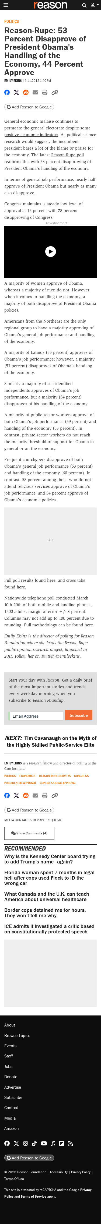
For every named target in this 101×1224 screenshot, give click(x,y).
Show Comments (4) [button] (31, 833)
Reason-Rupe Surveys (55, 776)
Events (10, 1045)
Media (10, 1118)
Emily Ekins (13, 80)
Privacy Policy (80, 1172)
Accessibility (59, 1172)
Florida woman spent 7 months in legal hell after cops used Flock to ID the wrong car (49, 877)
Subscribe (79, 715)
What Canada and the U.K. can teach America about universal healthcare (46, 896)
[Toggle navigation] (6, 5)
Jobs (8, 1066)
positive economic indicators (31, 134)
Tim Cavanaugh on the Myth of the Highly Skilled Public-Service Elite (50, 741)
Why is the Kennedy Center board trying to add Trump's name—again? (49, 859)
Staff (8, 1056)
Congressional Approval (58, 783)
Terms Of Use (14, 1178)
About (9, 1025)
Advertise (12, 1087)
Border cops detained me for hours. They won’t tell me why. (45, 912)
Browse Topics (17, 1035)
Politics (11, 21)
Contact (11, 1107)
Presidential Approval (20, 783)
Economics (27, 776)
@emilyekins (67, 656)
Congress (81, 776)
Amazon (11, 1128)
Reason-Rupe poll (67, 154)
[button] (95, 5)
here (51, 580)
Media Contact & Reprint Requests (33, 820)
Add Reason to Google (31, 107)
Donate (10, 1076)
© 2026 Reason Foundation (25, 1172)
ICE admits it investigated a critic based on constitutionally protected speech (49, 929)
